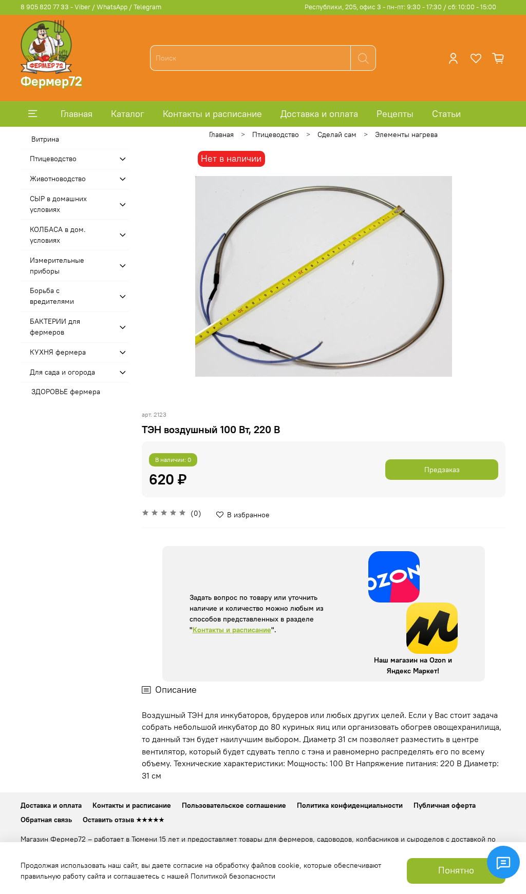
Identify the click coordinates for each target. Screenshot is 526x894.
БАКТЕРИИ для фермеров (55, 327)
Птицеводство (275, 134)
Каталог (127, 114)
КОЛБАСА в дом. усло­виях (58, 235)
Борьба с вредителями (52, 296)
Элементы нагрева (406, 134)
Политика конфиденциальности (350, 805)
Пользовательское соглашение (234, 805)
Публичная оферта (445, 805)
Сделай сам (336, 134)
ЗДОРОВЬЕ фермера (65, 391)
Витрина (45, 139)
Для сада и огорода (62, 372)
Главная (76, 114)
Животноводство (58, 178)
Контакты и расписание (212, 114)
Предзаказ (442, 469)
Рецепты (395, 114)
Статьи (446, 114)
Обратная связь (46, 819)
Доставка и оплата (319, 114)
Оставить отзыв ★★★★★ (123, 819)
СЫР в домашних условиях (58, 204)
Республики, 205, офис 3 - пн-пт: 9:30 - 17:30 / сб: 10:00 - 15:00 (400, 7)
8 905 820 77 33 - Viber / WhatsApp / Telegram (91, 7)
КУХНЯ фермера (58, 352)
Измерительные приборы (57, 266)
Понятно (456, 870)
